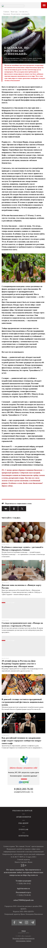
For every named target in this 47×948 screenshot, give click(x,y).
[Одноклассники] (14, 508)
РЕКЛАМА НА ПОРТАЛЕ (22, 811)
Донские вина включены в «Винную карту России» (21, 586)
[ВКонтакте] (6, 508)
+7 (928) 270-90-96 (23, 895)
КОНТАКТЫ (23, 836)
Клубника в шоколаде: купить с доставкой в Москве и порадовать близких (22, 548)
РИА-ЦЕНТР (23, 823)
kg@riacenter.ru (23, 888)
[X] (22, 508)
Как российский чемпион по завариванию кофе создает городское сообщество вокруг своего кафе (21, 740)
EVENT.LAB (23, 829)
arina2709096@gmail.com (23, 900)
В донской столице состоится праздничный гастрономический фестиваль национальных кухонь (22, 702)
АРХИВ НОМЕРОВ (23, 817)
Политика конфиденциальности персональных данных (23, 940)
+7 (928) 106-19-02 (23, 883)
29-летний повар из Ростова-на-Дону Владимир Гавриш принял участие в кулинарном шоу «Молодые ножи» (19, 663)
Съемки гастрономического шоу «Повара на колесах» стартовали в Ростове (22, 624)
